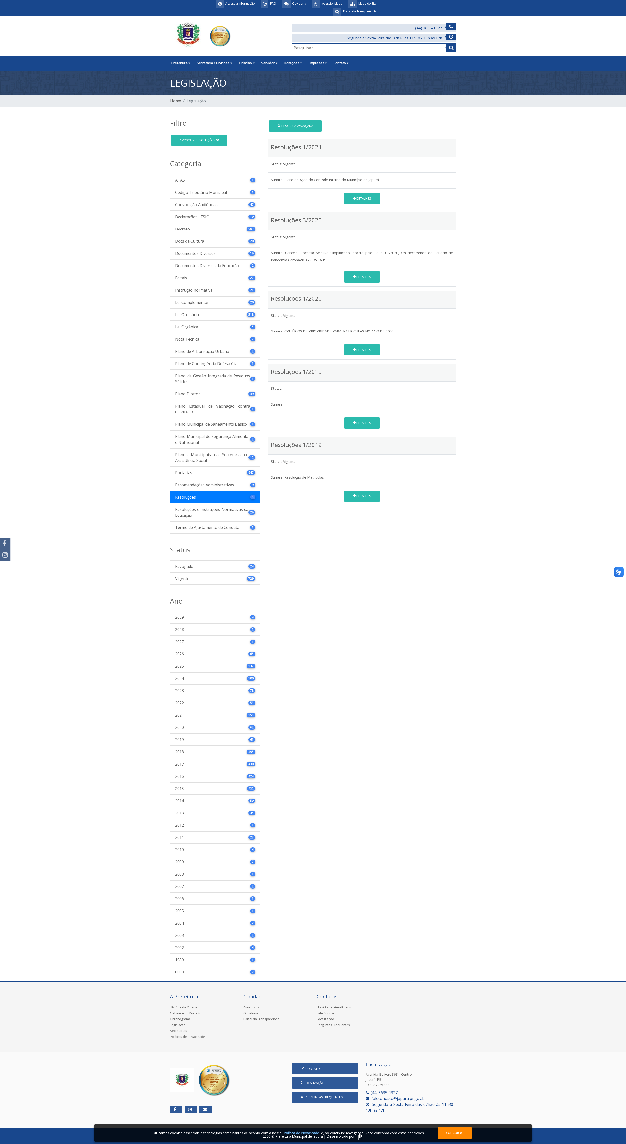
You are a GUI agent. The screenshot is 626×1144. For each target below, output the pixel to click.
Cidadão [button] (246, 63)
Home (175, 100)
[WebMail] (205, 1109)
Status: (276, 164)
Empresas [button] (317, 63)
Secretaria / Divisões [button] (214, 63)
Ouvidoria (250, 1013)
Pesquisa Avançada (297, 126)
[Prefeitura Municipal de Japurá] (201, 35)
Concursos (251, 1007)
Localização (325, 1019)
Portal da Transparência (261, 1019)
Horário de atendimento (334, 1007)
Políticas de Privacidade (187, 1036)
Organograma (180, 1019)
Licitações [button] (292, 63)
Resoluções (198, 140)
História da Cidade (183, 1007)
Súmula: (277, 179)
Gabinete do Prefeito (185, 1013)
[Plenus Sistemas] (360, 1136)
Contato (312, 1068)
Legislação (178, 1025)
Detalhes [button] (363, 198)
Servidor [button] (268, 63)
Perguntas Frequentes (333, 1025)
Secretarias (178, 1031)
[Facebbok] (176, 1109)
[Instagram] (5, 555)
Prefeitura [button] (179, 63)
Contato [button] (340, 63)
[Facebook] (5, 543)
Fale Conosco (326, 1013)
